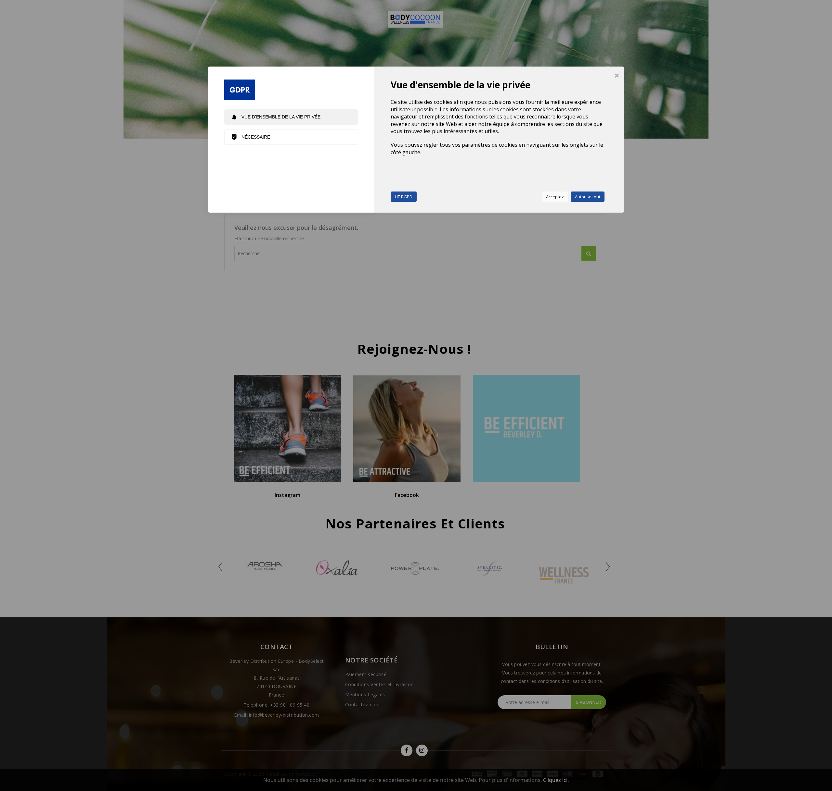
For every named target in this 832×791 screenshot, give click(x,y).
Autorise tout (587, 197)
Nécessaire (250, 137)
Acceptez (555, 197)
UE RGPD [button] (403, 197)
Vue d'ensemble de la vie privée (275, 117)
